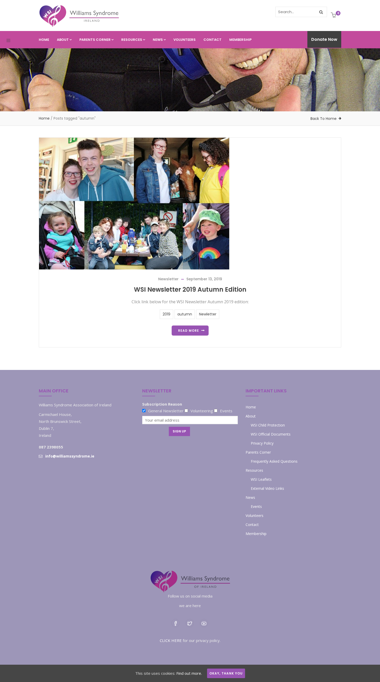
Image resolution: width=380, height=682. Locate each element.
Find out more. (189, 673)
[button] (334, 15)
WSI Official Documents (271, 434)
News (158, 39)
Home (44, 39)
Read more (188, 330)
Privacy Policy (262, 443)
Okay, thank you (226, 673)
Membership (240, 39)
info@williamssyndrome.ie (69, 456)
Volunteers (184, 39)
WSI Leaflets (261, 479)
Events (256, 506)
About (63, 39)
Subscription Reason (162, 404)
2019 (166, 314)
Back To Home (323, 118)
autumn (184, 314)
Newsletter (168, 279)
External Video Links (267, 488)
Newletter (207, 314)
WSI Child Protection (268, 425)
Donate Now (324, 39)
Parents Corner (95, 39)
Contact (212, 39)
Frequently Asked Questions (274, 461)
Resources (131, 39)
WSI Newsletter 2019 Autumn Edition (190, 289)
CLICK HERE (171, 640)
